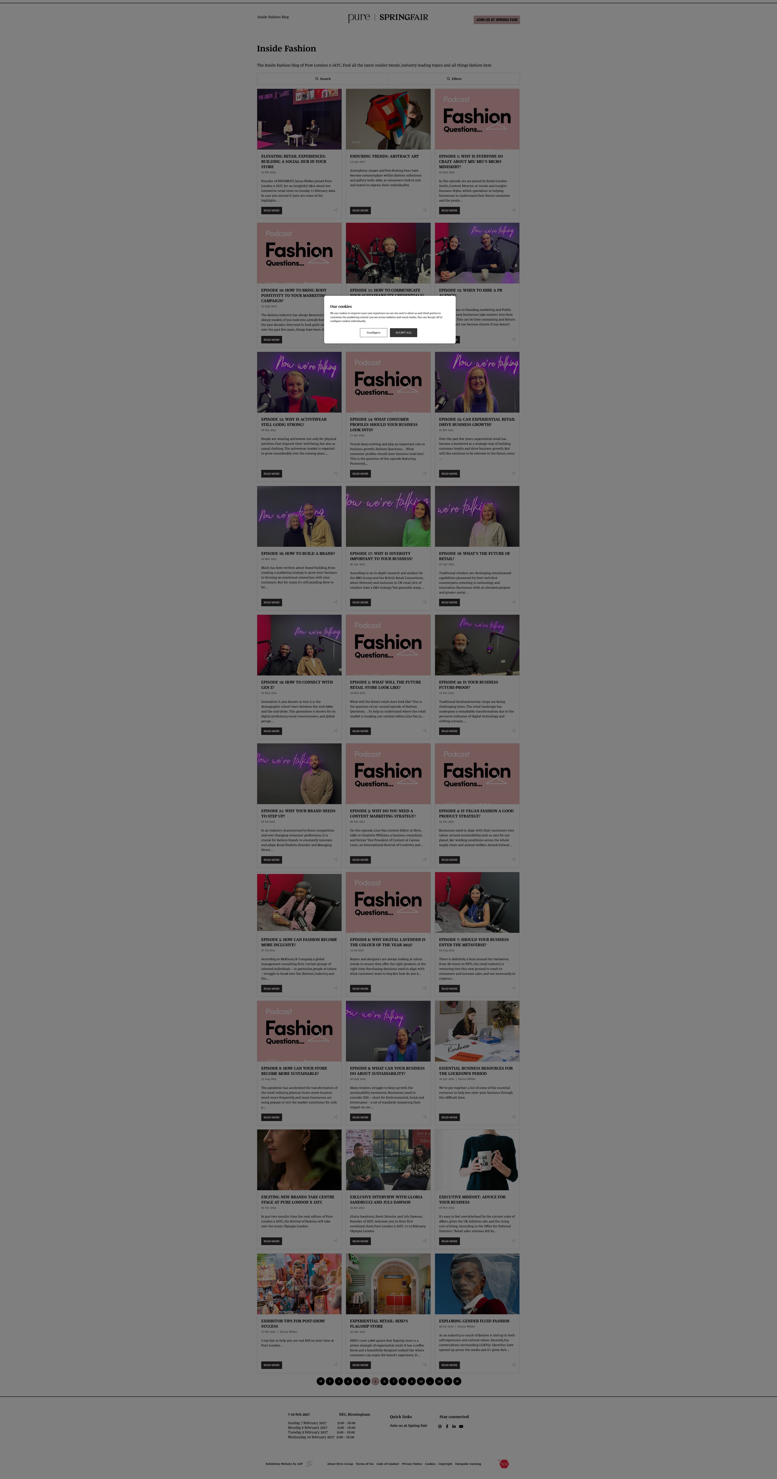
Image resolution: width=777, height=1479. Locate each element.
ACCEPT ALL (404, 332)
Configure (374, 332)
